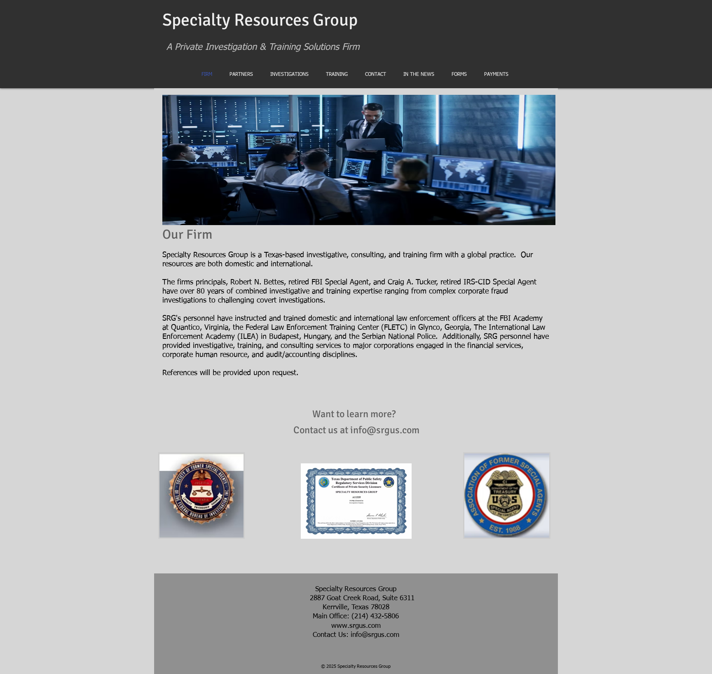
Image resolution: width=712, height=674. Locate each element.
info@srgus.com (384, 430)
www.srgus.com (356, 625)
